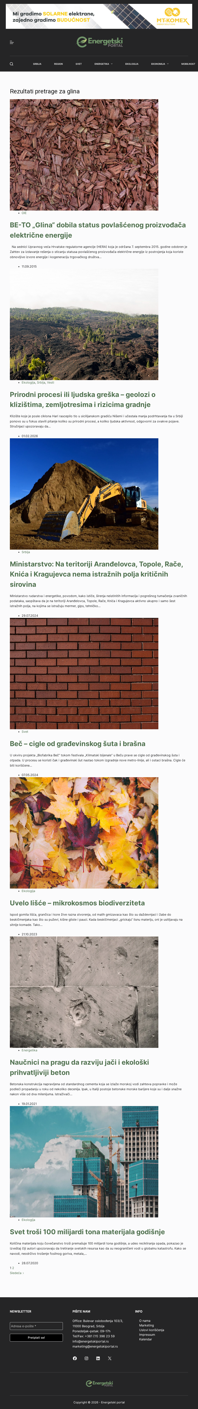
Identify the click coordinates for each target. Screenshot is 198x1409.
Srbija (37, 63)
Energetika (102, 63)
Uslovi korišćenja (151, 1330)
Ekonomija (158, 63)
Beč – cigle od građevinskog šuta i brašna (77, 743)
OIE (24, 213)
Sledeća (16, 1273)
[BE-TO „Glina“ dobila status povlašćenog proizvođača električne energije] (84, 155)
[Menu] (12, 42)
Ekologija (131, 63)
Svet (79, 63)
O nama (144, 1321)
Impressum (147, 1335)
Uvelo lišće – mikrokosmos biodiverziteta (77, 903)
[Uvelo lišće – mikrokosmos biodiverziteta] (84, 832)
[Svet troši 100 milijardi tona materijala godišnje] (84, 1161)
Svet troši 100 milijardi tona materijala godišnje (87, 1232)
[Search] (11, 64)
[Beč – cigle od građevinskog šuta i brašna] (84, 673)
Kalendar (145, 1339)
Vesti (50, 382)
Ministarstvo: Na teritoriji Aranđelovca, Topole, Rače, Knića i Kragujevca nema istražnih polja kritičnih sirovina (96, 574)
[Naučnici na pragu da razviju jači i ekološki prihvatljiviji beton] (84, 992)
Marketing (146, 1325)
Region (58, 63)
